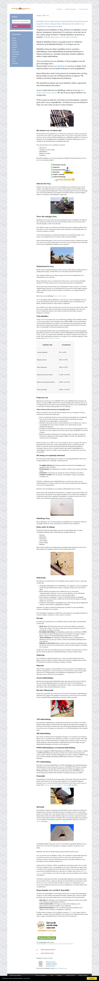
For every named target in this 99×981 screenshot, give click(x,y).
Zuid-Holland (15, 63)
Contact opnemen (83, 9)
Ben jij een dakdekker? (41, 975)
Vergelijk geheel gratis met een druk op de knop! (61, 37)
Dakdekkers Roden (50, 966)
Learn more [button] (27, 978)
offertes (71, 912)
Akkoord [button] (92, 978)
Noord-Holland (15, 54)
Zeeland (14, 61)
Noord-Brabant (15, 51)
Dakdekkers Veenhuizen (51, 963)
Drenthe (14, 38)
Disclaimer (59, 975)
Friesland (14, 42)
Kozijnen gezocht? (70, 975)
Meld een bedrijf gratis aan (61, 968)
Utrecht (13, 58)
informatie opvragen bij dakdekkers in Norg (55, 785)
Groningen (14, 47)
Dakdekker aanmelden (70, 9)
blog (52, 975)
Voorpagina (59, 9)
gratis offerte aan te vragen (52, 338)
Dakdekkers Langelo (50, 961)
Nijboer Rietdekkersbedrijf (47, 953)
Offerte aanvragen (83, 975)
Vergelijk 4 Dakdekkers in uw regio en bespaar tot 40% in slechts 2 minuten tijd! (55, 943)
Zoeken (15, 26)
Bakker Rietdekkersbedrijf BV (48, 949)
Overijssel (14, 56)
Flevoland (14, 40)
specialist (39, 821)
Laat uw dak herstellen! (60, 296)
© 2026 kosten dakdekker (15, 975)
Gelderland (14, 44)
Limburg (14, 49)
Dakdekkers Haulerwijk (51, 964)
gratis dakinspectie (60, 66)
